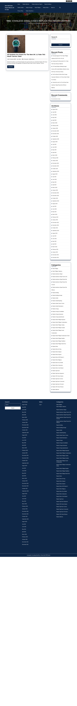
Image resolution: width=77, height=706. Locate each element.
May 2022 (54, 241)
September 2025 (55, 139)
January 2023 (55, 219)
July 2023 (54, 206)
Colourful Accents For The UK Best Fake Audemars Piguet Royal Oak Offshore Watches (59, 85)
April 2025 (54, 152)
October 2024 (55, 168)
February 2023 (55, 217)
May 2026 (54, 117)
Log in (40, 404)
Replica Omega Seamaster (57, 314)
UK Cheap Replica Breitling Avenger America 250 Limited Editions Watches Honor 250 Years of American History (60, 69)
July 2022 (54, 235)
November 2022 (55, 225)
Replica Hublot (20, 7)
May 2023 (54, 211)
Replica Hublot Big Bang (57, 300)
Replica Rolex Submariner (57, 365)
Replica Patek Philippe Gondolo (58, 327)
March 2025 (54, 155)
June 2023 (54, 209)
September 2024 (55, 171)
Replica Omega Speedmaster (58, 316)
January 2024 (55, 190)
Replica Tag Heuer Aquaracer (58, 373)
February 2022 (55, 249)
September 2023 (55, 200)
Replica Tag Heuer (29, 10)
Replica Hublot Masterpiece (57, 306)
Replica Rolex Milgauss (57, 359)
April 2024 (54, 184)
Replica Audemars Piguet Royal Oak (59, 279)
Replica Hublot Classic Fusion (58, 303)
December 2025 (55, 130)
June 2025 (54, 147)
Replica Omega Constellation (58, 311)
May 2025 (54, 149)
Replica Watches (26, 4)
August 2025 (54, 141)
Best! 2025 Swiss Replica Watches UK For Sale (9, 7)
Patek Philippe (37, 7)
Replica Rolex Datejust (56, 351)
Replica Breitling (47, 4)
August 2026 (54, 109)
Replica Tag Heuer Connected (58, 381)
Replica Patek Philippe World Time (59, 343)
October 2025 (55, 136)
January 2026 (55, 128)
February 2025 (55, 157)
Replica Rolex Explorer (56, 354)
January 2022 (55, 252)
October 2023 (55, 198)
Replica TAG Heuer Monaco (58, 386)
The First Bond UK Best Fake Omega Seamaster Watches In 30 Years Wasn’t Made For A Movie (60, 77)
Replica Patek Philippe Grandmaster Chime (61, 335)
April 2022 (54, 244)
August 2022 (54, 233)
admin (19, 59)
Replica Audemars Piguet (37, 4)
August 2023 (54, 203)
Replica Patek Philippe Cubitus (58, 324)
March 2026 (54, 122)
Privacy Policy (20, 10)
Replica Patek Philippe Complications (59, 322)
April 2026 (54, 120)
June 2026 (54, 114)
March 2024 (54, 187)
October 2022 (55, 227)
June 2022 (54, 238)
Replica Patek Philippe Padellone (58, 341)
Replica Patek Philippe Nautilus (58, 338)
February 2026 (55, 125)
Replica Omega (29, 7)
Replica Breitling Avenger (57, 295)
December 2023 (55, 192)
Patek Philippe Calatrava (57, 271)
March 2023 (54, 214)
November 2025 (55, 133)
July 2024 (54, 176)
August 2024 (54, 174)
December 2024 (55, 163)
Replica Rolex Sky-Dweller (57, 362)
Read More (11, 67)
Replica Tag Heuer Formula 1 (58, 384)
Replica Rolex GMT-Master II (58, 357)
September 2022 (55, 230)
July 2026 (54, 112)
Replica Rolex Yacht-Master (57, 367)
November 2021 (55, 257)
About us (53, 7)
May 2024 (54, 182)
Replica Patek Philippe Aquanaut (58, 319)
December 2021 (55, 254)
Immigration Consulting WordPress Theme (35, 555)
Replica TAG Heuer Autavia (57, 376)
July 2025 (54, 144)
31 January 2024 (12, 59)
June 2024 (54, 179)
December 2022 (55, 222)
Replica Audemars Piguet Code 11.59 (59, 276)
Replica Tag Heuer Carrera (57, 378)
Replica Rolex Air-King (56, 349)
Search (54, 37)
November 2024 (55, 165)
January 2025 (55, 160)
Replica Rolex (45, 7)
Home (19, 4)
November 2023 (55, 195)
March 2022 (54, 246)
